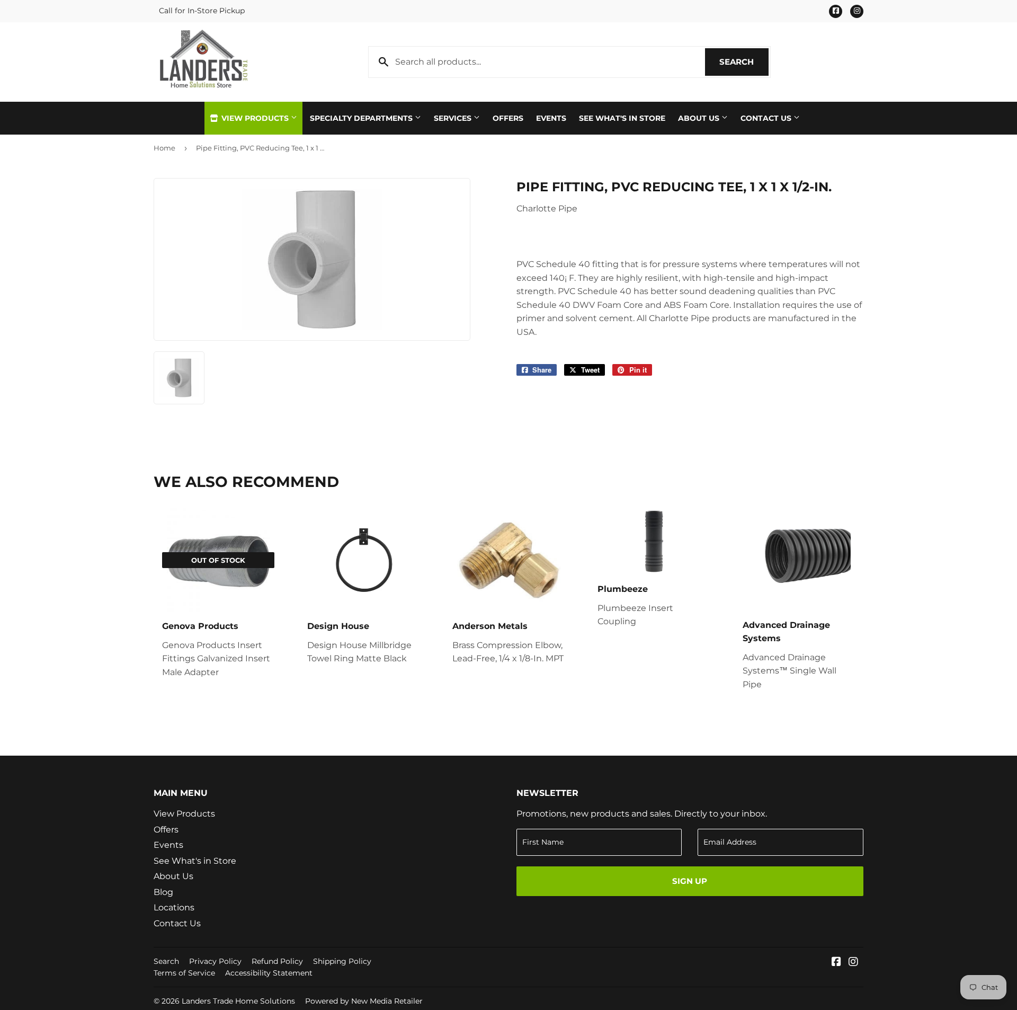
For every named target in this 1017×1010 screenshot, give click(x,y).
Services (454, 118)
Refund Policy (277, 961)
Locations (174, 907)
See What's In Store (622, 118)
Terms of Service (184, 973)
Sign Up (689, 881)
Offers (508, 118)
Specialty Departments (362, 118)
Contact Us (767, 118)
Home (164, 148)
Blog (163, 892)
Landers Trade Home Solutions (238, 1001)
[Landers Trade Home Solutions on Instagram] (853, 963)
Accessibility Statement (269, 973)
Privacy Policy (215, 961)
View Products (255, 118)
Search (744, 62)
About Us (699, 118)
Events (551, 118)
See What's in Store (195, 861)
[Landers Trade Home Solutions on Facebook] (836, 963)
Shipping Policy (342, 961)
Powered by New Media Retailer (364, 1001)
